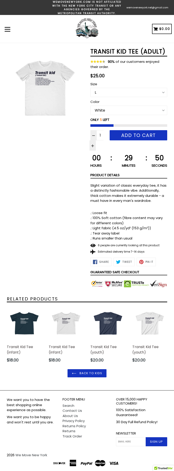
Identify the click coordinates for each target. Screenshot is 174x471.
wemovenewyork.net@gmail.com (147, 7)
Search (68, 405)
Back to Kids (90, 373)
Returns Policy (74, 426)
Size (93, 84)
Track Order (72, 436)
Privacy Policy (74, 420)
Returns (69, 431)
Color (94, 101)
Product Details (105, 175)
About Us (70, 415)
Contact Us (72, 410)
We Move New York (31, 455)
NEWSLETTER (126, 433)
